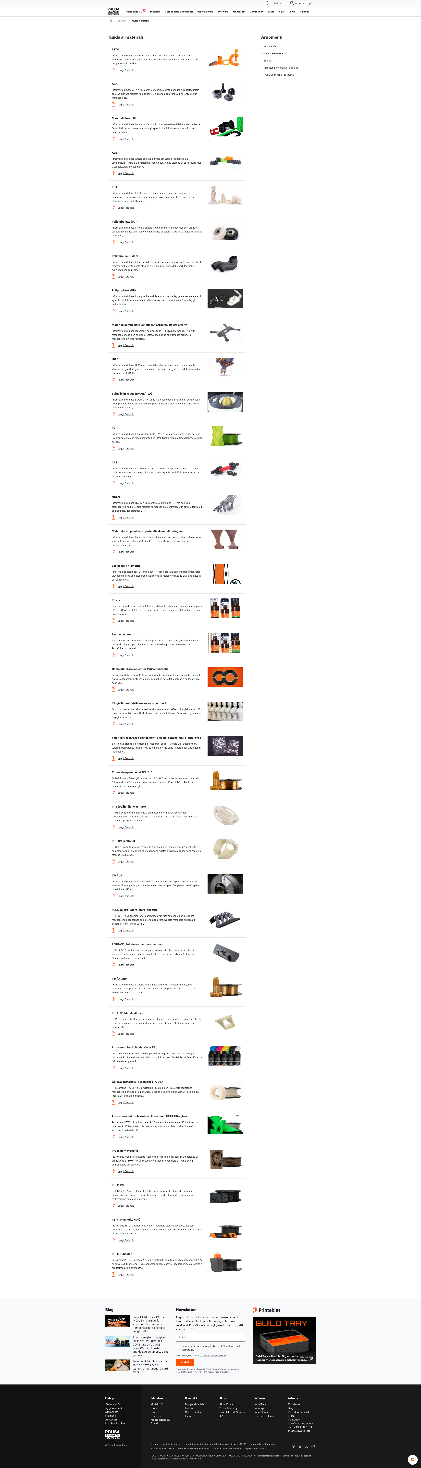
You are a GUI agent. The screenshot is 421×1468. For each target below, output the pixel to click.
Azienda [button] (304, 11)
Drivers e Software (264, 1416)
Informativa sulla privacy (263, 1444)
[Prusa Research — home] (113, 11)
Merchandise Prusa (116, 1423)
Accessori (111, 1419)
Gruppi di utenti (194, 1412)
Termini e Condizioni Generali (166, 1444)
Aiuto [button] (271, 11)
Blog (290, 1408)
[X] (306, 1446)
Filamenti (110, 1415)
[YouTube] (313, 1446)
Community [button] (256, 11)
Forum (189, 1408)
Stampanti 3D (113, 1404)
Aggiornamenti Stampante (114, 1410)
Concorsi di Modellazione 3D (160, 1417)
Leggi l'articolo (126, 70)
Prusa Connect (262, 1412)
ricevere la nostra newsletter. (213, 1355)
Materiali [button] (155, 11)
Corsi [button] (282, 11)
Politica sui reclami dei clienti (193, 1448)
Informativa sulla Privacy (188, 1372)
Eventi (188, 1416)
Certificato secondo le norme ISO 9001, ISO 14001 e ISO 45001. (300, 1427)
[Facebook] (293, 1446)
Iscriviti (185, 1362)
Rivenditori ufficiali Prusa (299, 1413)
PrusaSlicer (260, 1404)
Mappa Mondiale (194, 1404)
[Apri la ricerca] (267, 3)
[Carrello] (310, 3)
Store (154, 1408)
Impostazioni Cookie (255, 1448)
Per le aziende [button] (205, 11)
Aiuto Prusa (226, 1404)
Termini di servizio (211, 1372)
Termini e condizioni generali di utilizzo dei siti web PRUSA (216, 1444)
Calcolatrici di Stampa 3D (232, 1413)
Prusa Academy (228, 1408)
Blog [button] (292, 11)
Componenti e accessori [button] (179, 11)
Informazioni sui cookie (162, 1448)
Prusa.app (259, 1408)
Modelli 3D (157, 1404)
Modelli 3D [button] (239, 11)
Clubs (154, 1412)
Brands (155, 1423)
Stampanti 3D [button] (135, 11)
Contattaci (294, 1419)
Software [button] (223, 11)
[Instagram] (300, 1446)
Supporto (122, 20)
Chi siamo (294, 1404)
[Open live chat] (413, 1460)
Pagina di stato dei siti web (227, 1448)
